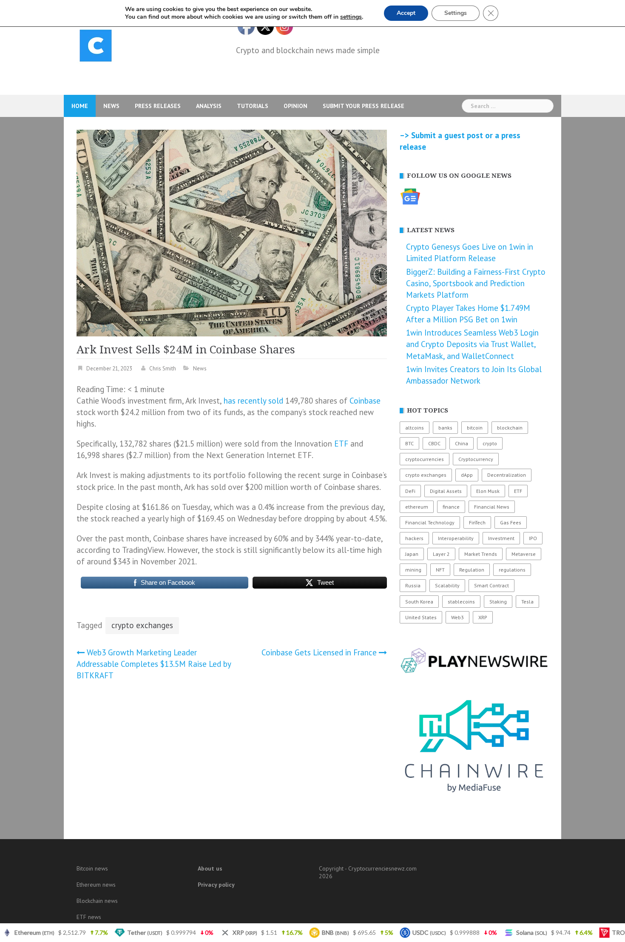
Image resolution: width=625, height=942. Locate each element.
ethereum (416, 507)
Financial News (491, 507)
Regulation (471, 569)
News (111, 106)
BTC (409, 443)
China (461, 443)
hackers (414, 538)
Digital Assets (446, 491)
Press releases (158, 106)
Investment (501, 538)
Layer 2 (441, 554)
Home (79, 106)
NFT (440, 569)
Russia (412, 585)
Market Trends (480, 554)
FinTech (477, 522)
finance (451, 507)
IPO (533, 538)
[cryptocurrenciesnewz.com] (96, 47)
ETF (341, 443)
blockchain (510, 427)
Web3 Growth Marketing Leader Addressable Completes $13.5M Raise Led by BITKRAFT (154, 663)
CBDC (434, 443)
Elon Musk (488, 491)
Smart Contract (491, 585)
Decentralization (506, 475)
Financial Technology (430, 522)
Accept (406, 13)
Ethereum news (96, 884)
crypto (490, 443)
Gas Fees (510, 522)
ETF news (89, 917)
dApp (467, 475)
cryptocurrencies (424, 459)
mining (413, 569)
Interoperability (456, 538)
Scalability (447, 585)
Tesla (527, 601)
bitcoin (475, 427)
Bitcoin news (92, 868)
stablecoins (461, 601)
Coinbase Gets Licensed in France (319, 652)
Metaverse (523, 554)
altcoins (414, 427)
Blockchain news (97, 901)
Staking (498, 601)
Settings (455, 13)
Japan (411, 554)
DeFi (410, 491)
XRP (482, 617)
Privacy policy (216, 884)
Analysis (209, 106)
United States (421, 617)
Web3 (457, 617)
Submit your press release (363, 106)
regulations (512, 569)
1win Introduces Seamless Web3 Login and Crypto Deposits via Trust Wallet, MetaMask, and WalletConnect (472, 344)
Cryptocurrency (475, 459)
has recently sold (253, 401)
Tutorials (252, 106)
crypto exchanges (142, 625)
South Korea (419, 601)
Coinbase (365, 401)
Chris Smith (162, 368)
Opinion (295, 106)
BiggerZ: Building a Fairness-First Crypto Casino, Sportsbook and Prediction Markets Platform (475, 283)
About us (210, 868)
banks (445, 427)
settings (351, 17)
